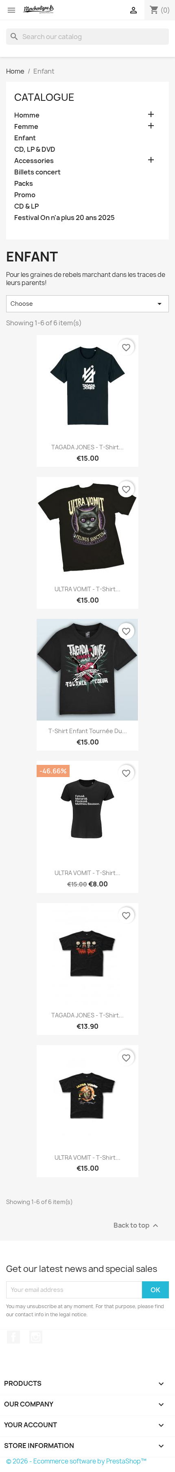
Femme (26, 126)
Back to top (137, 1225)
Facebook (13, 1337)
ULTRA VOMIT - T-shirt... (87, 589)
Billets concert (37, 172)
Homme (26, 115)
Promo (24, 195)
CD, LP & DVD (34, 149)
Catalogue (44, 97)
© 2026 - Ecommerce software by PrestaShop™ (76, 1461)
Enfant (25, 138)
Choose (87, 304)
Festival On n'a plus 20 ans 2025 (64, 217)
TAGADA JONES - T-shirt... (87, 447)
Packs (23, 183)
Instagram (35, 1337)
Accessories (34, 161)
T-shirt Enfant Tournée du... (87, 731)
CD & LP (26, 206)
